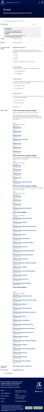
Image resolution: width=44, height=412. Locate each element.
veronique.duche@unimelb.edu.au (14, 32)
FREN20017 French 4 (17, 143)
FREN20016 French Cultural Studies (20, 139)
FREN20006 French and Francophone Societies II (23, 242)
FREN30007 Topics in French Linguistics (21, 320)
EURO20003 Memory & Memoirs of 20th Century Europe (24, 226)
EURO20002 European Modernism (20, 222)
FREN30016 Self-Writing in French (20, 352)
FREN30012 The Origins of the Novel (20, 336)
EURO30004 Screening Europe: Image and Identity (23, 328)
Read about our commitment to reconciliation (10, 387)
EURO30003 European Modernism (20, 304)
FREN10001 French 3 (17, 165)
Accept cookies (29, 407)
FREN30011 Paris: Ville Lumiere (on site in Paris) (23, 332)
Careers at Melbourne (5, 393)
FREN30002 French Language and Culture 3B (22, 308)
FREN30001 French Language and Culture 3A (22, 181)
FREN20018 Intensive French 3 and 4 (20, 279)
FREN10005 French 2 (17, 131)
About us (2, 390)
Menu (42, 3)
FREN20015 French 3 (17, 135)
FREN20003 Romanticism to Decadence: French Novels (24, 230)
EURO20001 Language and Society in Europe (22, 218)
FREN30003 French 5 (17, 147)
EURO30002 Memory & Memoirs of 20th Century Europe (24, 300)
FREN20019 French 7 (17, 204)
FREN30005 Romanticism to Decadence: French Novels (24, 312)
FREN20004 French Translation (19, 234)
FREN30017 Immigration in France (20, 356)
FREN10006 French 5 (17, 196)
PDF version (9, 373)
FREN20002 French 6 (17, 177)
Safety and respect (5, 395)
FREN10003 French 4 (17, 169)
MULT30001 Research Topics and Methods (22, 360)
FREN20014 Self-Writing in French (20, 275)
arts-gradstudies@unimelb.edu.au (14, 36)
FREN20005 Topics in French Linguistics (21, 238)
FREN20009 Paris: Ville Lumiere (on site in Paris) (23, 254)
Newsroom (3, 398)
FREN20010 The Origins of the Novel (20, 258)
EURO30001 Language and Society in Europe (22, 295)
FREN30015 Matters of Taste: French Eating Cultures (24, 348)
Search (40, 3)
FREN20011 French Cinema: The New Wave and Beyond (24, 262)
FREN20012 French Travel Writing (20, 267)
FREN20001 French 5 (17, 173)
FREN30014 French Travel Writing (20, 344)
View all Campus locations (20, 401)
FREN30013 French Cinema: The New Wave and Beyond (24, 340)
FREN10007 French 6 (17, 200)
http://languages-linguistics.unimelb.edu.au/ (22, 366)
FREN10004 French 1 (17, 127)
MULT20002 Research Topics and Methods (22, 283)
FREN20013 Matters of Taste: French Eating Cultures (24, 271)
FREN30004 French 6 (17, 151)
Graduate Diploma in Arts (18, 369)
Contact (2, 401)
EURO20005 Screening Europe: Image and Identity (23, 250)
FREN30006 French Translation (19, 316)
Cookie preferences (38, 407)
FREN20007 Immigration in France (20, 246)
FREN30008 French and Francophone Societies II (23, 324)
